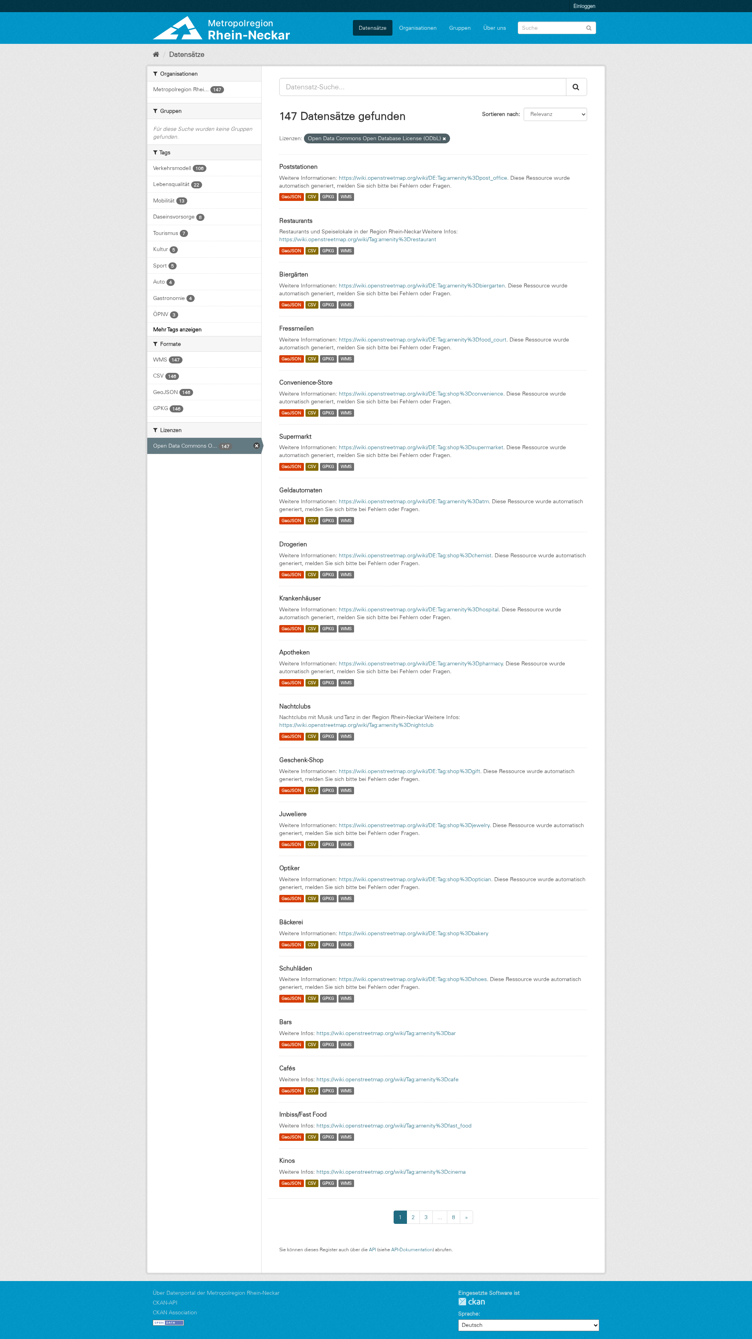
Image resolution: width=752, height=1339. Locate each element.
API (372, 1249)
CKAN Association (175, 1312)
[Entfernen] (444, 138)
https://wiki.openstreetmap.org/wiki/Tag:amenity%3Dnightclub (356, 724)
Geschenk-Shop (301, 760)
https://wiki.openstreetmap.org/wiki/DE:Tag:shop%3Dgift (409, 771)
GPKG (328, 197)
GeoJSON (291, 197)
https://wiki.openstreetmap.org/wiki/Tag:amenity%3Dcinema (391, 1171)
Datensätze (373, 27)
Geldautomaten (300, 490)
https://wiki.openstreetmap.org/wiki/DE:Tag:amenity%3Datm (414, 501)
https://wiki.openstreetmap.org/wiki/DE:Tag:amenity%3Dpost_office (423, 177)
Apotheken (294, 652)
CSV (312, 197)
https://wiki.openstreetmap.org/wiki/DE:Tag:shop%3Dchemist (415, 555)
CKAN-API (165, 1302)
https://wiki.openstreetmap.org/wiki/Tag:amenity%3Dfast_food (394, 1125)
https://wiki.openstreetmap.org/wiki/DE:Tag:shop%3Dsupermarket (421, 447)
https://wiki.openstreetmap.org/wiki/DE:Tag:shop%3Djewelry (414, 825)
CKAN (471, 1301)
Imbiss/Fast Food (303, 1114)
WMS (346, 197)
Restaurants (296, 220)
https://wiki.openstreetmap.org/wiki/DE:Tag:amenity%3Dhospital (419, 609)
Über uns (494, 27)
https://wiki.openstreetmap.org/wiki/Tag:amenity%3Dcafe (387, 1079)
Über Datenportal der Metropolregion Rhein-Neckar (216, 1292)
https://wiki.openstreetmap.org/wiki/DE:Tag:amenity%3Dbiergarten (422, 285)
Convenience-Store (306, 382)
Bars (285, 1022)
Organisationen (418, 27)
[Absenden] (589, 27)
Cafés (287, 1068)
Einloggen (584, 6)
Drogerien (293, 544)
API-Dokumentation (412, 1249)
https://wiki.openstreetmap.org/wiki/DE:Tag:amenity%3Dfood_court (422, 339)
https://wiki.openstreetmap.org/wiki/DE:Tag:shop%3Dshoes (413, 979)
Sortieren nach (500, 113)
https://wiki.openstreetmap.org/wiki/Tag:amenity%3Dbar (386, 1033)
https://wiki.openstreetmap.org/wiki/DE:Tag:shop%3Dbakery (413, 933)
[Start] (156, 54)
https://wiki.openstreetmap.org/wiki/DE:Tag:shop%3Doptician (415, 879)
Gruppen (460, 27)
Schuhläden (295, 968)
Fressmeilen (296, 328)
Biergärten (293, 274)
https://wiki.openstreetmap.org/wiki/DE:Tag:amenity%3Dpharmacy (421, 663)
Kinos (287, 1160)
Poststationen (298, 166)
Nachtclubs (295, 706)
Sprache (468, 1313)
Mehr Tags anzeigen (177, 329)
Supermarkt (295, 436)
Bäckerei (291, 922)
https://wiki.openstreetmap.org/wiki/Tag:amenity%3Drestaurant (357, 239)
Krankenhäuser (300, 598)
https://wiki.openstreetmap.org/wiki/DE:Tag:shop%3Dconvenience (421, 393)
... (439, 1217)
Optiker (289, 868)
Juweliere (293, 814)
